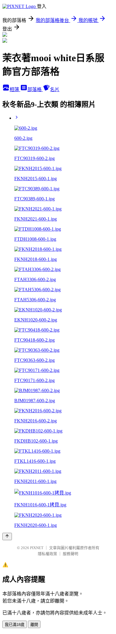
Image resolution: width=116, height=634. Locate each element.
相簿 (15, 89)
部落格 (35, 89)
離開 (34, 624)
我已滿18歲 (14, 624)
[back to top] (7, 536)
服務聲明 (70, 553)
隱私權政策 (47, 553)
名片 (54, 89)
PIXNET (36, 548)
